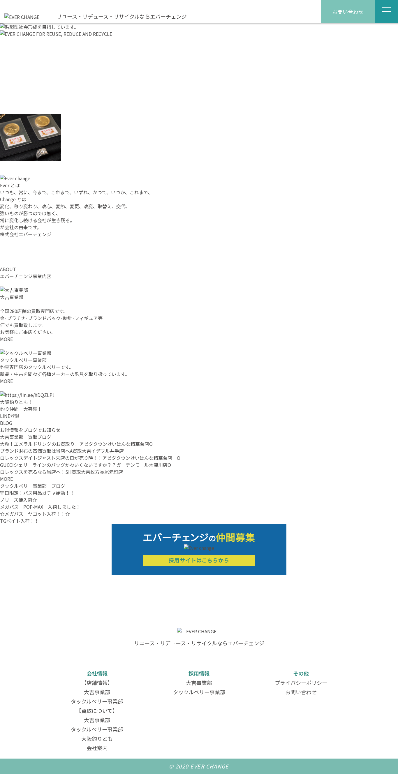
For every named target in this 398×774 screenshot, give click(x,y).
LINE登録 (10, 415)
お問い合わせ (348, 11)
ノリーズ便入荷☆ (18, 499)
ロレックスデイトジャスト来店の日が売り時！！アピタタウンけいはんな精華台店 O (90, 457)
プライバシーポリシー (301, 682)
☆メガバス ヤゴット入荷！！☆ (35, 513)
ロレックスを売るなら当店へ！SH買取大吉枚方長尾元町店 (61, 471)
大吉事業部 (97, 692)
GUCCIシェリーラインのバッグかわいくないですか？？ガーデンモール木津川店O (85, 464)
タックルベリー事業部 (97, 701)
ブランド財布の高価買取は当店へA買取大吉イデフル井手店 (62, 450)
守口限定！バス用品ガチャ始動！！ (37, 492)
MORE (6, 338)
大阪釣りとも (97, 738)
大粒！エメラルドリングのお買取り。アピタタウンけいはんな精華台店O (76, 443)
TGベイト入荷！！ (19, 520)
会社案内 (97, 748)
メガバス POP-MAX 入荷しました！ (40, 506)
